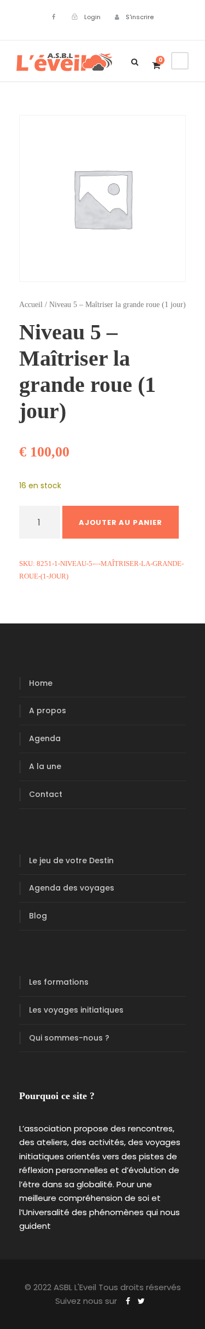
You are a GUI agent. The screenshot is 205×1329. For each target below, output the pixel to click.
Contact (45, 794)
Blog (38, 915)
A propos (47, 710)
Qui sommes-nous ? (69, 1037)
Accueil (31, 305)
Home (40, 683)
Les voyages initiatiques (76, 1009)
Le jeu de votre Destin (71, 860)
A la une (45, 766)
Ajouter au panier (120, 522)
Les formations (59, 981)
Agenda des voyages (71, 887)
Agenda (45, 738)
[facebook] (53, 17)
